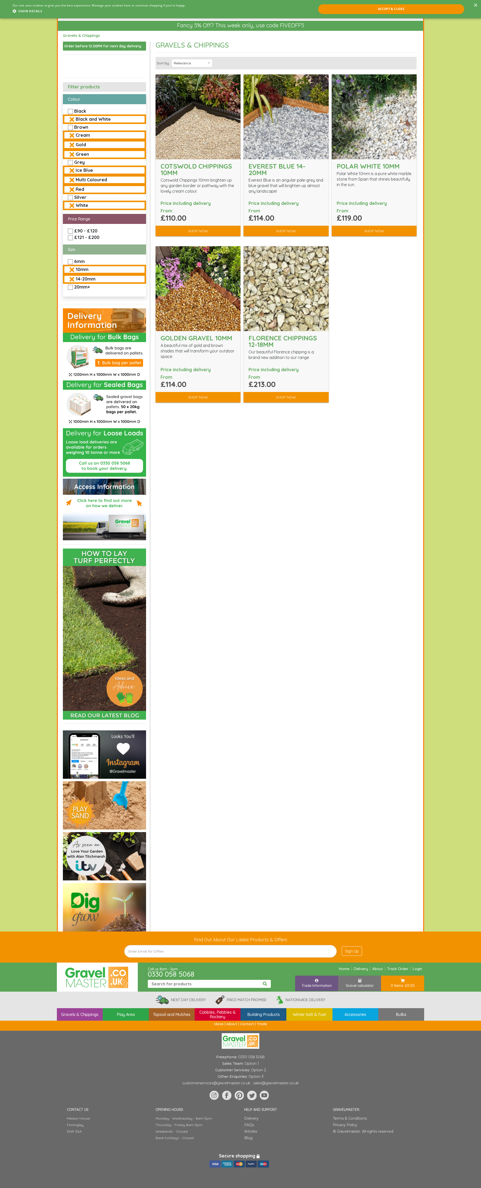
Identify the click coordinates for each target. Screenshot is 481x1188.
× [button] (475, 5)
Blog (248, 1138)
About (377, 969)
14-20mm (85, 279)
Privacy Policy (345, 1125)
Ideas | (220, 1024)
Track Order (397, 969)
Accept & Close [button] (391, 9)
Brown (81, 127)
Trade (262, 1024)
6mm (79, 261)
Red (80, 189)
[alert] (240, 9)
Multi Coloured (91, 180)
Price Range (79, 218)
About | (233, 1024)
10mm (82, 269)
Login (417, 969)
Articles (250, 1131)
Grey (79, 162)
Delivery (361, 969)
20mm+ (82, 287)
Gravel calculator (360, 985)
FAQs (249, 1125)
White (82, 205)
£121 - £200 (86, 237)
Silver (80, 197)
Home (344, 969)
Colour (74, 99)
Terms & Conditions (350, 1118)
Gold (81, 145)
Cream (83, 135)
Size (71, 249)
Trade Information (317, 985)
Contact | (248, 1024)
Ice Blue (84, 170)
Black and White (93, 119)
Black (80, 111)
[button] (99, 11)
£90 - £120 (85, 231)
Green (82, 154)
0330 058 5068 (171, 974)
